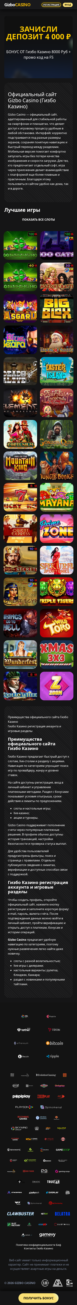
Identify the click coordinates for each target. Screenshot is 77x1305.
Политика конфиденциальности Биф (38, 1245)
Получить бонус (38, 1298)
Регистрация (51, 4)
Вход (68, 4)
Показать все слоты (38, 220)
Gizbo (17, 4)
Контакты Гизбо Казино (38, 1248)
